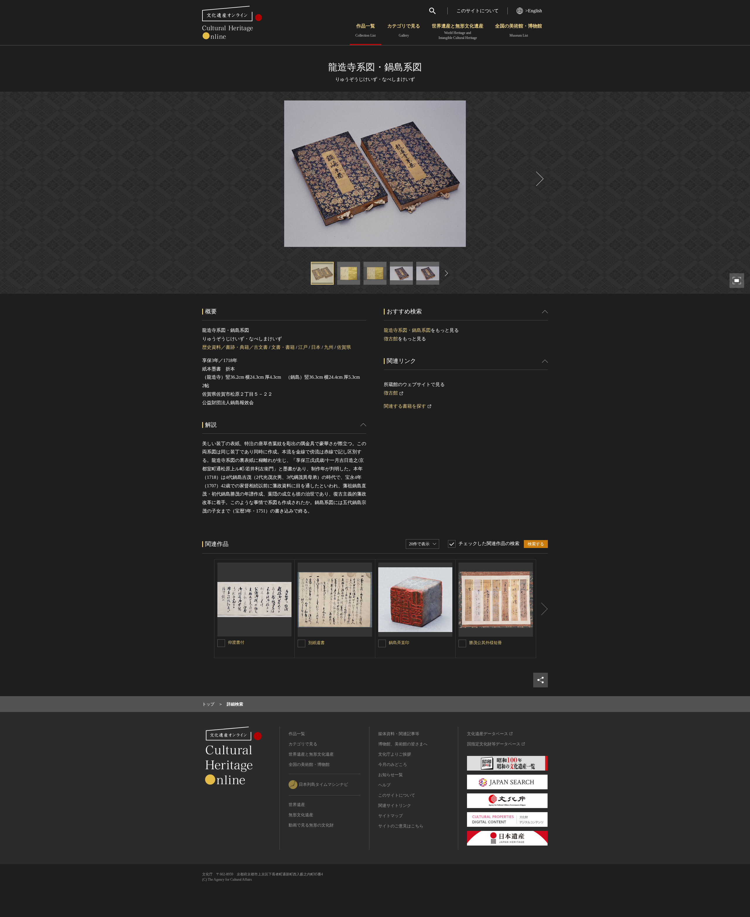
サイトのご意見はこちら (400, 826)
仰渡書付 (236, 642)
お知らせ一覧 (390, 775)
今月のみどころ (392, 764)
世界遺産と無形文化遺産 (457, 31)
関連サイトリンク (394, 805)
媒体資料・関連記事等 (398, 734)
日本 (316, 347)
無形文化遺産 (301, 815)
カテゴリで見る (403, 30)
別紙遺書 (316, 643)
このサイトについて (477, 10)
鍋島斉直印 (399, 643)
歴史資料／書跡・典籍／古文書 (235, 347)
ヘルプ (384, 785)
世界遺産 (297, 804)
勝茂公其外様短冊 (485, 643)
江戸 (303, 347)
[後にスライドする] (539, 178)
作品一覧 (365, 30)
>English (533, 10)
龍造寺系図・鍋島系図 (407, 330)
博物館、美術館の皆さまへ (402, 744)
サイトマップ (390, 816)
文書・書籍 (283, 347)
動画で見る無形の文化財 (311, 825)
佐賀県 (344, 347)
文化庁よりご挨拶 (394, 754)
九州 (328, 347)
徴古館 (391, 338)
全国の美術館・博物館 (518, 30)
